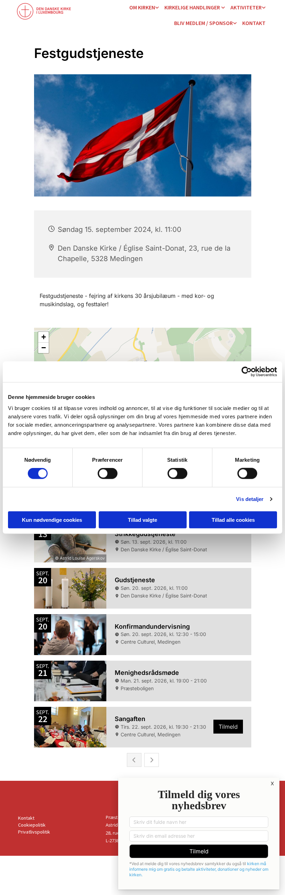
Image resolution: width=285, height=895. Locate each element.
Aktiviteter (246, 7)
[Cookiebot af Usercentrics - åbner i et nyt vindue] (246, 372)
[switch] (107, 473)
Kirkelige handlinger (192, 7)
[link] (144, 8)
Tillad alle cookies (233, 519)
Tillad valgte (142, 519)
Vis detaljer (249, 499)
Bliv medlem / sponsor (203, 22)
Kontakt (254, 22)
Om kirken (142, 7)
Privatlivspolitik (34, 832)
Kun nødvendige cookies (52, 519)
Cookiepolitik (32, 825)
